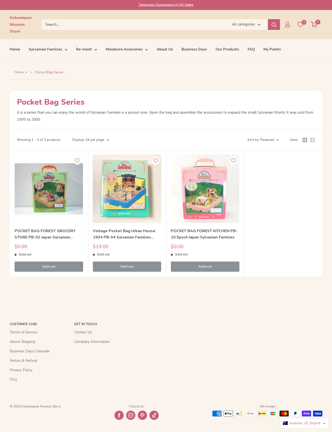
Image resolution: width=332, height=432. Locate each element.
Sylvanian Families (45, 49)
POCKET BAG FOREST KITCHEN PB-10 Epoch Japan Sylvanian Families (204, 234)
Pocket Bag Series (49, 72)
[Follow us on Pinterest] (142, 415)
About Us (165, 49)
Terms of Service (23, 332)
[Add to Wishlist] (77, 160)
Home (15, 49)
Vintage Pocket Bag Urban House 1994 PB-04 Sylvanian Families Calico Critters (124, 234)
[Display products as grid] (305, 140)
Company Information (92, 341)
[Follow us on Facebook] (119, 415)
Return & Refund (23, 360)
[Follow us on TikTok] (154, 415)
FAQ (251, 49)
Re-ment (84, 49)
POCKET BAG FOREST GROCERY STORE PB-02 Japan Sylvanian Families (45, 234)
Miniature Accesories (124, 49)
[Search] (274, 24)
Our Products (227, 49)
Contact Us (83, 332)
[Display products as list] (313, 140)
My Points (272, 49)
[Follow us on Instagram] (130, 415)
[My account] (287, 24)
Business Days (194, 49)
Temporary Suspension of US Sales (166, 4)
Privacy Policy (21, 370)
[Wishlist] (300, 24)
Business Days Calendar (30, 351)
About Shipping (22, 341)
